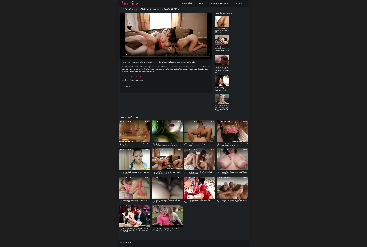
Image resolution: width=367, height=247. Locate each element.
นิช (203, 3)
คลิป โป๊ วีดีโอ (139, 77)
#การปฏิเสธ (127, 86)
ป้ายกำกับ (240, 3)
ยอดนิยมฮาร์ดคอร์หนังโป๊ (220, 3)
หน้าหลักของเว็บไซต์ (186, 3)
